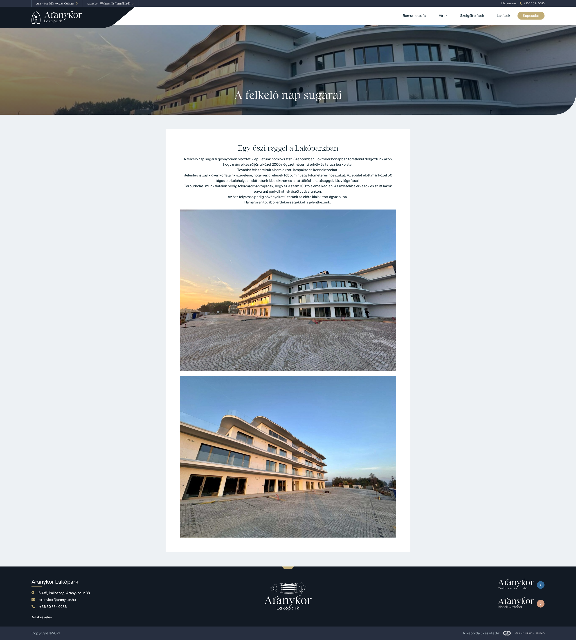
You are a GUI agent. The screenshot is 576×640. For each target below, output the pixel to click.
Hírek (443, 16)
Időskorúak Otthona (55, 3)
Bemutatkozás (414, 16)
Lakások (503, 16)
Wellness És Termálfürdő (108, 3)
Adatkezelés (42, 617)
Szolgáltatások (472, 16)
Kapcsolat (531, 16)
